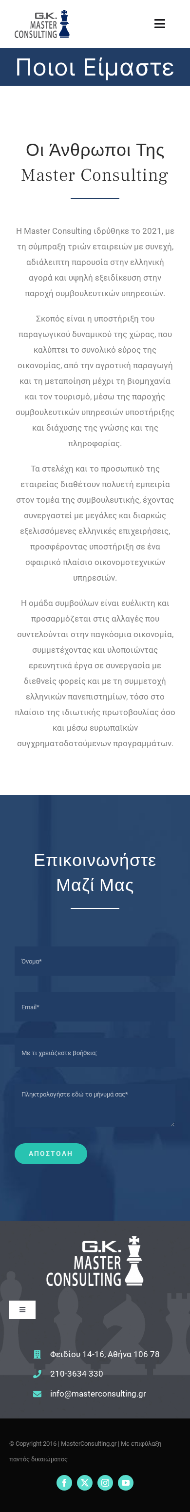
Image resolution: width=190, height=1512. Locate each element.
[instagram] (105, 1483)
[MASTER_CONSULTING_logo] (42, 14)
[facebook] (64, 1483)
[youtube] (125, 1483)
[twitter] (85, 1483)
